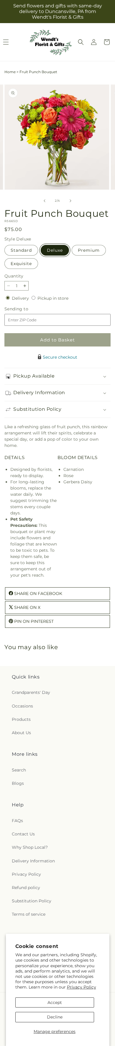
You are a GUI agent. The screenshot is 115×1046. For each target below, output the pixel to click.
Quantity (13, 276)
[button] (80, 42)
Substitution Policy (31, 901)
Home (10, 72)
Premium (89, 250)
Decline (55, 1017)
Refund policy (26, 887)
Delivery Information (33, 861)
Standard (21, 250)
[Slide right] (70, 200)
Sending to (25, 309)
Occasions (22, 706)
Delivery (21, 298)
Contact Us (23, 834)
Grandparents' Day (31, 692)
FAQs (17, 820)
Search (19, 770)
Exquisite (21, 263)
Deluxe (55, 250)
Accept (54, 1002)
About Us (21, 732)
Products (21, 719)
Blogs (18, 783)
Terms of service (28, 914)
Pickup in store (52, 298)
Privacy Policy (81, 987)
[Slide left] (44, 200)
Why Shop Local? (30, 847)
